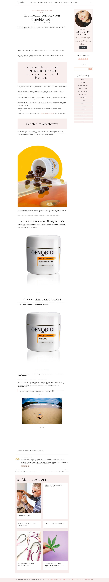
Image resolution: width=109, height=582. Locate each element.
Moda (45, 2)
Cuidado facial (83, 94)
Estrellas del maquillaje (24, 515)
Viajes (83, 121)
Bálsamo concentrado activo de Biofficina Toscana (53, 486)
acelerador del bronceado (23, 450)
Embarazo (83, 100)
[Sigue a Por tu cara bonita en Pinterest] (28, 466)
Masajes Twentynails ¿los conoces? (54, 523)
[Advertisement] (42, 40)
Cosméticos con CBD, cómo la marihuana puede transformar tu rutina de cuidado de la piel (54, 565)
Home (33, 10)
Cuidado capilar (83, 88)
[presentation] (29, 498)
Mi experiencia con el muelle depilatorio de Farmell (26, 564)
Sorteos (83, 118)
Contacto (75, 2)
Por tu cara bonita (39, 22)
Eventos (83, 103)
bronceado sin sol (34, 450)
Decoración (83, 97)
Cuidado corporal (83, 91)
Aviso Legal (75, 579)
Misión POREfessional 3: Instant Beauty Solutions (27, 524)
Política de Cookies (65, 579)
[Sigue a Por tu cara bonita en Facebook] (22, 466)
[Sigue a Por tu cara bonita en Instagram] (26, 466)
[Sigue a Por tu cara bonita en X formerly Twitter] (24, 466)
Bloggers (83, 82)
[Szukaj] (90, 69)
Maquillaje (83, 109)
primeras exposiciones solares (47, 113)
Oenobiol (41, 450)
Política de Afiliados (53, 579)
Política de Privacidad (86, 579)
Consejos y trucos (67, 2)
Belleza (42, 12)
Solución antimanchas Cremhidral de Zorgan (26, 471)
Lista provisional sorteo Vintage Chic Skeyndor (57, 471)
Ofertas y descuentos (54, 2)
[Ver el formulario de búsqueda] (91, 2)
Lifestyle (83, 106)
